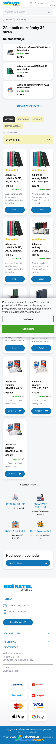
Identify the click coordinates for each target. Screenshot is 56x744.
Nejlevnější (23, 119)
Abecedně (9, 119)
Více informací (32, 312)
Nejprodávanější (12, 126)
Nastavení (28, 319)
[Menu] (52, 3)
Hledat (49, 12)
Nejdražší (37, 119)
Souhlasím (28, 328)
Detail (14, 210)
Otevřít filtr (14, 140)
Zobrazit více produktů (28, 106)
